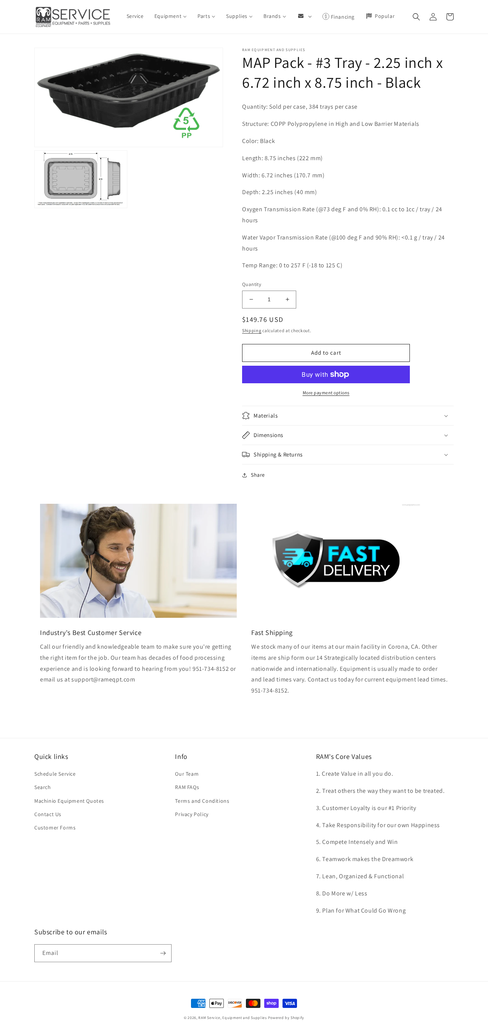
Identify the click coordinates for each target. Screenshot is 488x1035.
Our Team (187, 773)
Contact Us (47, 814)
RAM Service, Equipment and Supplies (232, 1017)
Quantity (251, 284)
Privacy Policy (191, 814)
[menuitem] (135, 16)
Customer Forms (54, 827)
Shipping (252, 330)
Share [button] (258, 474)
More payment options (326, 392)
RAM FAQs (187, 787)
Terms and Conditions (202, 800)
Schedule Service (55, 773)
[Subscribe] (162, 953)
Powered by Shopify (286, 1017)
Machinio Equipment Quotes (69, 800)
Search (42, 787)
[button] (416, 16)
